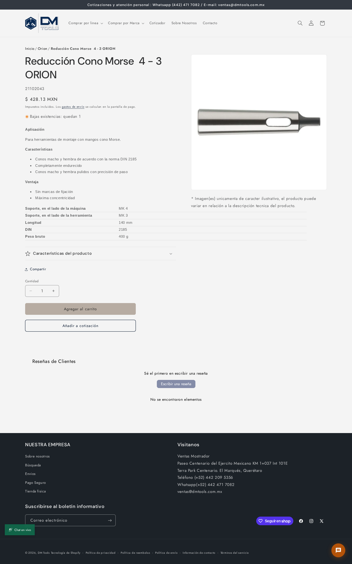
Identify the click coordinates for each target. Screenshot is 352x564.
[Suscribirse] (109, 520)
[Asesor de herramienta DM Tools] (338, 550)
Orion (42, 48)
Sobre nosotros (37, 456)
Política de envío (166, 553)
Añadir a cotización (80, 325)
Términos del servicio (235, 553)
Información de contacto (199, 553)
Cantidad (32, 281)
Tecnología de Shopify (65, 553)
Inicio (29, 48)
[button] (85, 23)
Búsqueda (33, 465)
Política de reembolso (135, 553)
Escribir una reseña (176, 384)
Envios (30, 473)
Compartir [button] (38, 269)
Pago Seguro (35, 482)
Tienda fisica (35, 491)
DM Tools (44, 553)
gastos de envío (73, 107)
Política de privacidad (101, 553)
